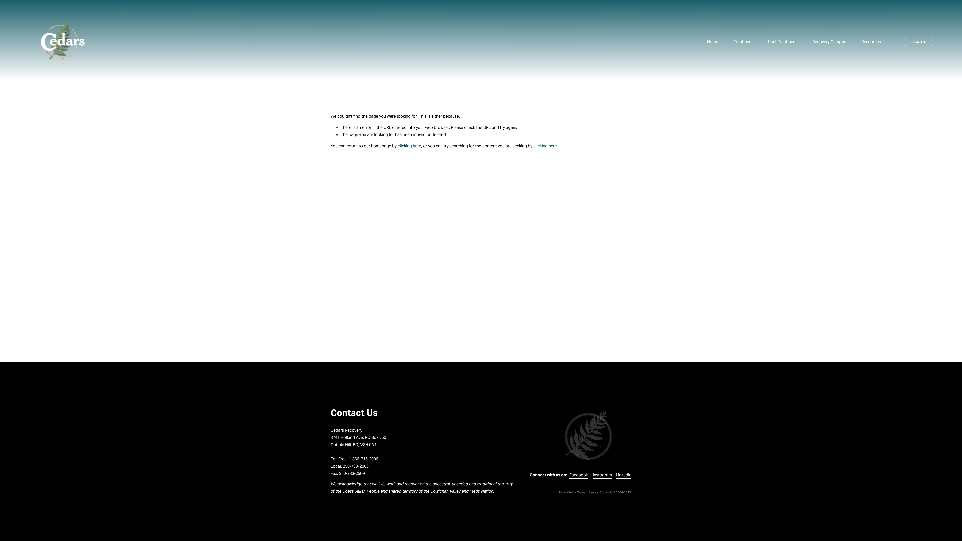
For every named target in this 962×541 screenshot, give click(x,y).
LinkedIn (623, 475)
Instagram (602, 475)
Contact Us (919, 42)
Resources (871, 41)
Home (712, 41)
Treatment (743, 41)
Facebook (578, 475)
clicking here (409, 146)
